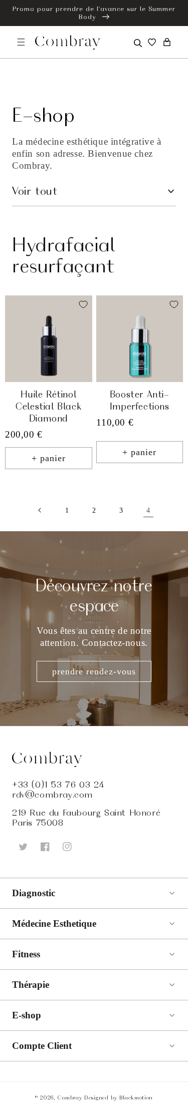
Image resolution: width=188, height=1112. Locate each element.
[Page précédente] (40, 510)
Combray (69, 1097)
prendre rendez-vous (94, 671)
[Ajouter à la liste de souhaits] (83, 304)
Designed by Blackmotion (118, 1097)
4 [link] (148, 510)
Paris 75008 (38, 822)
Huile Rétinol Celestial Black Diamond (48, 406)
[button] (137, 42)
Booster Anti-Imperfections (139, 400)
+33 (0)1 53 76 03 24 (58, 784)
